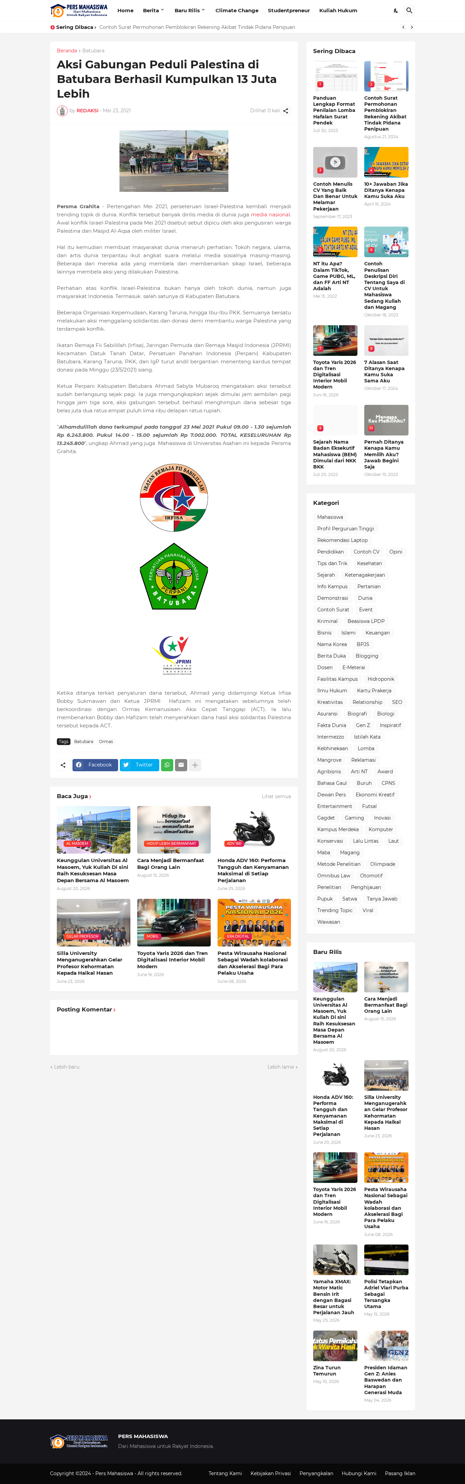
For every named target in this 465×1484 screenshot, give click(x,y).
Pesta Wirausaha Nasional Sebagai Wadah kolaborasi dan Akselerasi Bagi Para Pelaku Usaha (253, 963)
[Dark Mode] (396, 10)
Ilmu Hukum (332, 691)
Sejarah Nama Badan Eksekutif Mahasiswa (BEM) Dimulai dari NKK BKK (335, 454)
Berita (151, 10)
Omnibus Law (333, 876)
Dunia (365, 598)
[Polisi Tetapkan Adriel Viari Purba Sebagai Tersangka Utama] (386, 1259)
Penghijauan (366, 887)
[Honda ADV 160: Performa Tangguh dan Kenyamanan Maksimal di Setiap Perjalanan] (335, 1075)
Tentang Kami (225, 1473)
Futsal (369, 806)
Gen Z (363, 725)
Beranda (67, 51)
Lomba (366, 748)
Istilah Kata (367, 737)
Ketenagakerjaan (365, 575)
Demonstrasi (332, 598)
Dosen (325, 667)
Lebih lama (281, 1067)
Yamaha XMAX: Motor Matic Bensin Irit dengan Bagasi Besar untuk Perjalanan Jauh (333, 1297)
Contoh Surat (333, 610)
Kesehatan (369, 563)
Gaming (354, 818)
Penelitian (329, 887)
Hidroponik (381, 679)
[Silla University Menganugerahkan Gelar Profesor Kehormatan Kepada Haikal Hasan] (386, 1075)
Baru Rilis (187, 10)
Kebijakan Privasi (271, 1473)
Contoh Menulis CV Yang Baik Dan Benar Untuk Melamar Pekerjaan (179, 27)
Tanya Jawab (382, 899)
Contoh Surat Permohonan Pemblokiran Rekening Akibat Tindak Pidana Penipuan (385, 113)
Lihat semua (276, 796)
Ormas (106, 741)
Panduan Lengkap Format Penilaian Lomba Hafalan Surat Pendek (334, 110)
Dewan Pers (331, 795)
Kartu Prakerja (374, 691)
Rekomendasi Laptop (342, 540)
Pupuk (325, 899)
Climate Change (236, 10)
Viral (368, 910)
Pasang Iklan (400, 1473)
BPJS (363, 644)
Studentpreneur (289, 10)
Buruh (364, 783)
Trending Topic (335, 910)
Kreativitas (330, 702)
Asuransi (327, 714)
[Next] (411, 27)
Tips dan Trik (332, 563)
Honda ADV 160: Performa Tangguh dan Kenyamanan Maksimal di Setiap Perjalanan (253, 870)
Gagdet (326, 818)
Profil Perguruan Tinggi (345, 529)
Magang (350, 853)
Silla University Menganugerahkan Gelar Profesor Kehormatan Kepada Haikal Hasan (89, 963)
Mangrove (329, 760)
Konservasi (330, 841)
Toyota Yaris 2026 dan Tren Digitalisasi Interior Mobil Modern (172, 960)
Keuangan (378, 633)
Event (366, 610)
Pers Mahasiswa (114, 1473)
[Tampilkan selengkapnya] (195, 765)
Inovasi (382, 818)
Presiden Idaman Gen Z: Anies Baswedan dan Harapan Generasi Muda (385, 1380)
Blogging (367, 656)
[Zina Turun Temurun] (335, 1346)
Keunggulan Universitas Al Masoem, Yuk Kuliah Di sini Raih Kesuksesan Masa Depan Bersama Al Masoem (93, 870)
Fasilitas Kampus (337, 679)
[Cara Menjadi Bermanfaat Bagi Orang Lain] (386, 977)
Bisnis (324, 633)
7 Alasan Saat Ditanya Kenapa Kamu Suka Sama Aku (384, 371)
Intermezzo (330, 737)
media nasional (270, 214)
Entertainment (334, 806)
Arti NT (359, 772)
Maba (323, 853)
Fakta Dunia (331, 725)
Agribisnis (329, 772)
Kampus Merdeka (338, 829)
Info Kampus (332, 586)
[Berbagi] (285, 110)
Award (385, 772)
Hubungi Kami (359, 1473)
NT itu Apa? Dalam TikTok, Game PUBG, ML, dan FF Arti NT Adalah (334, 276)
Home (125, 10)
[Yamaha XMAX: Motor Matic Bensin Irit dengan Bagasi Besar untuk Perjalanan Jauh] (335, 1259)
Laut (393, 841)
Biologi (386, 714)
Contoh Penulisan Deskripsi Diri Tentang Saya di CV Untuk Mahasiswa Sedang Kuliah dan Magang (384, 285)
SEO (397, 702)
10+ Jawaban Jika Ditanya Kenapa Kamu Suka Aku (386, 190)
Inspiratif (390, 725)
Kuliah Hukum (338, 10)
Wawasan (328, 922)
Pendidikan (330, 552)
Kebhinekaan (332, 748)
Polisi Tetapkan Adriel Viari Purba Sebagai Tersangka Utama (386, 1294)
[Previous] (403, 27)
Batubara (93, 51)
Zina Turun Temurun (327, 1371)
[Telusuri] (409, 10)
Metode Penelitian (338, 864)
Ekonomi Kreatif (375, 795)
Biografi (357, 714)
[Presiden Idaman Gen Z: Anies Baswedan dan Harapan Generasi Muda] (386, 1346)
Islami (348, 633)
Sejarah (326, 575)
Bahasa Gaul (332, 783)
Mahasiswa (330, 517)
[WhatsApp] (167, 765)
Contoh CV (367, 552)
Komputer (381, 829)
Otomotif (371, 876)
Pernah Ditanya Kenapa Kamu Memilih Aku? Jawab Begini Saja (384, 454)
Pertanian (369, 586)
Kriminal (327, 621)
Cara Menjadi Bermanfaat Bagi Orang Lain (170, 863)
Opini (395, 552)
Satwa (349, 899)
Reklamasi (363, 760)
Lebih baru (66, 1067)
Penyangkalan (316, 1473)
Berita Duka (331, 656)
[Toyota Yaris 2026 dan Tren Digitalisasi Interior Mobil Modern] (335, 1167)
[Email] (181, 765)
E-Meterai (353, 667)
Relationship (367, 702)
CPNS (388, 783)
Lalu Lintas (366, 841)
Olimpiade (382, 864)
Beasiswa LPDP (366, 621)
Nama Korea (332, 644)
